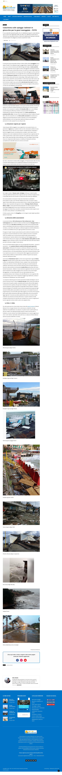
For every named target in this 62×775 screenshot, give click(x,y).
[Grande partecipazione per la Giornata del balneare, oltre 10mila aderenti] (46, 59)
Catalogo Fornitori (17, 16)
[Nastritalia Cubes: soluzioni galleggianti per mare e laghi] (46, 89)
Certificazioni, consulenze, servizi (37, 712)
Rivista (49, 16)
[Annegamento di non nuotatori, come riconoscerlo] (46, 77)
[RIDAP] (51, 113)
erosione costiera (9, 665)
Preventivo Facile (27, 16)
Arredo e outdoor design (37, 716)
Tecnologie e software (36, 706)
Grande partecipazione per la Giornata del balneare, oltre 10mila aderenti (54, 60)
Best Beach (55, 16)
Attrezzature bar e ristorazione (38, 707)
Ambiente (4, 24)
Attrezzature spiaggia (36, 699)
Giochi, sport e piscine (36, 704)
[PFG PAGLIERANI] (21, 159)
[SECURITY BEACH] (51, 41)
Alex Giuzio (6, 40)
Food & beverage (35, 709)
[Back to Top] (59, 771)
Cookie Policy (46, 768)
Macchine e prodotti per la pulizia (37, 702)
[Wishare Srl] (21, 104)
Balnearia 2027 (23, 708)
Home (4, 16)
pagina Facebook (31, 306)
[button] (18, 699)
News (9, 16)
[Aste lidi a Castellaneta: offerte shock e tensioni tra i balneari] (46, 51)
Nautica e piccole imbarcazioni (38, 717)
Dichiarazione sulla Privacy (54, 768)
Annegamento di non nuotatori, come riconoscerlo (54, 76)
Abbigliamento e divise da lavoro (37, 720)
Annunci (43, 16)
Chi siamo (5, 19)
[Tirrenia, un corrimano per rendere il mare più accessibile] (46, 69)
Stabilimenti (37, 16)
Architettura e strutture (36, 714)
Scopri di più (25, 715)
